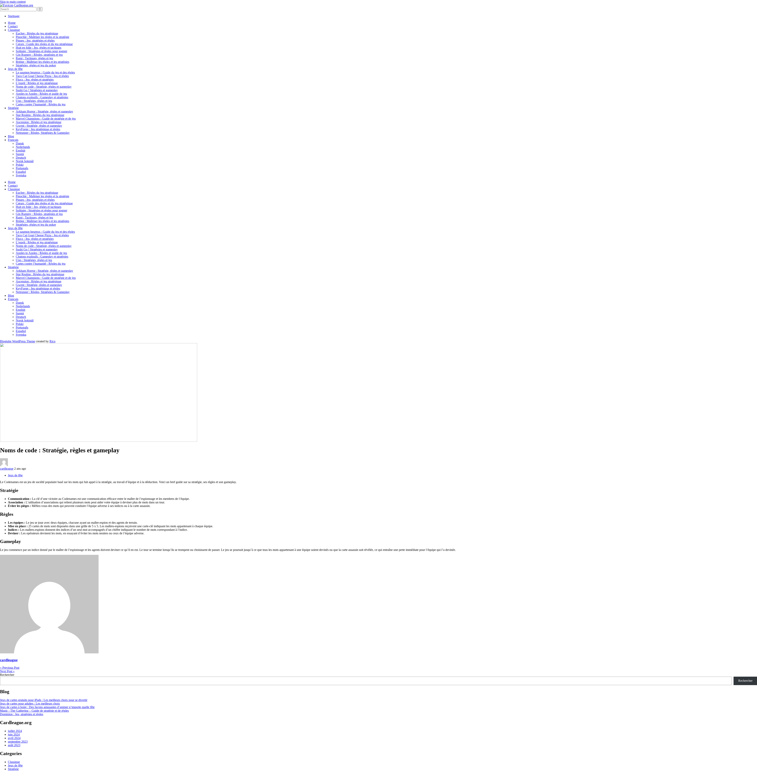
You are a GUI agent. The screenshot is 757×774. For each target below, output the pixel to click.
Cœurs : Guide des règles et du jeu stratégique (44, 44)
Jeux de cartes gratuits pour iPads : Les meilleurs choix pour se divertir (43, 700)
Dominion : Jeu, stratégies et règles (21, 714)
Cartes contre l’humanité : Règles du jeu (40, 104)
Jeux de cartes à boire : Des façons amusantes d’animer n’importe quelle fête (47, 707)
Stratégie (13, 108)
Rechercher (7, 674)
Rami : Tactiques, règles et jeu (34, 58)
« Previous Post (9, 667)
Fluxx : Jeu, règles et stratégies (35, 79)
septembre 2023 (18, 741)
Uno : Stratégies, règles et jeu (34, 100)
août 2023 (14, 745)
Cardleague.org (23, 5)
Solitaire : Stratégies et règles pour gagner (41, 51)
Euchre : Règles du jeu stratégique (37, 33)
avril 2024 (14, 738)
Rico (52, 341)
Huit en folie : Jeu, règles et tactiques (38, 47)
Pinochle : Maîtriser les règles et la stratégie (42, 37)
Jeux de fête (15, 69)
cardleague (6, 468)
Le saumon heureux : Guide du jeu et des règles (45, 72)
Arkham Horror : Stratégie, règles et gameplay (44, 111)
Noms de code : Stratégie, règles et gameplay (44, 86)
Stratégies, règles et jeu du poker (36, 65)
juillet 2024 (15, 731)
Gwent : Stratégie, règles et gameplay (39, 125)
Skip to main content (13, 1)
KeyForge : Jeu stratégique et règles (38, 129)
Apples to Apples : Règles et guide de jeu (41, 93)
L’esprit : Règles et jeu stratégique (37, 83)
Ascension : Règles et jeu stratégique (38, 122)
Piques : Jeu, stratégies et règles (35, 40)
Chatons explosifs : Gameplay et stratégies (42, 97)
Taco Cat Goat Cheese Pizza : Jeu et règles (42, 76)
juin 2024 (14, 734)
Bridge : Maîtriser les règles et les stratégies (42, 61)
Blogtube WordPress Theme (17, 341)
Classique (14, 30)
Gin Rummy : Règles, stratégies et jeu (39, 54)
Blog (11, 136)
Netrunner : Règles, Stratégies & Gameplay (43, 132)
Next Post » (7, 671)
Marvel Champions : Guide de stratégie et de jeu (46, 118)
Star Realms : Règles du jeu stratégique (40, 115)
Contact (13, 26)
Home (12, 22)
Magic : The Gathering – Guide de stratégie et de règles (34, 710)
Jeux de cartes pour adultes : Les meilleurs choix (30, 703)
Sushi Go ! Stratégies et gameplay (37, 90)
